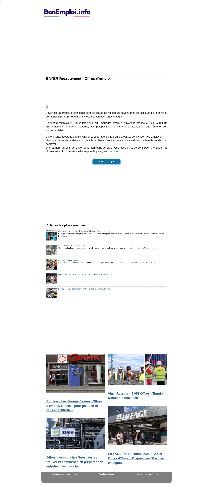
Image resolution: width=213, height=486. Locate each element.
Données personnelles (60, 474)
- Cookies (75, 474)
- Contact (155, 474)
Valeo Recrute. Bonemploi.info (71, 246)
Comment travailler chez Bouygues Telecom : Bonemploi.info (84, 231)
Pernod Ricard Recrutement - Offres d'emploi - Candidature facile (85, 289)
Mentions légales (144, 474)
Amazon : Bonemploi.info (68, 260)
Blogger (111, 474)
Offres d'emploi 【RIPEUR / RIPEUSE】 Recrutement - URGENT (85, 274)
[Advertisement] (106, 46)
